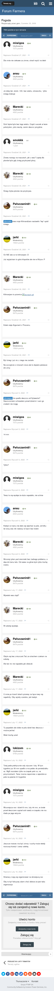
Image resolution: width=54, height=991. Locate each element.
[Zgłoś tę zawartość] (29, 55)
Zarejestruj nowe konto (27, 929)
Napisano (14, 55)
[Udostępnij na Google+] (12, 974)
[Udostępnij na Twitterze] (3, 974)
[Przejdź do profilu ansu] (6, 75)
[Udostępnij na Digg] (17, 974)
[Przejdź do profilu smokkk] (6, 141)
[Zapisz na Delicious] (21, 974)
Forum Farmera (13, 10)
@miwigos (8, 398)
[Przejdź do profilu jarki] (6, 239)
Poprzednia (11, 35)
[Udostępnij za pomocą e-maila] (34, 974)
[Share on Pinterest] (39, 974)
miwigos (18, 43)
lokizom (18, 748)
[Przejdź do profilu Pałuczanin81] (6, 205)
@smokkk (7, 221)
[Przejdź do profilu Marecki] (6, 108)
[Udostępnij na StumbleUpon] (30, 974)
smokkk (18, 140)
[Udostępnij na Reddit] (25, 974)
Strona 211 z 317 (27, 36)
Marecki (18, 107)
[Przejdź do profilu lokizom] (6, 749)
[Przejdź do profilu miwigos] (6, 44)
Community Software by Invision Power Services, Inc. (27, 987)
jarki (16, 237)
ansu (16, 73)
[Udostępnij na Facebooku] (8, 974)
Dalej (44, 35)
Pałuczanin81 (22, 204)
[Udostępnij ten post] (48, 55)
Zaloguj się (27, 944)
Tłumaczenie (22, 981)
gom (18, 23)
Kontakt (35, 981)
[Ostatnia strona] (50, 35)
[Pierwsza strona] (3, 35)
